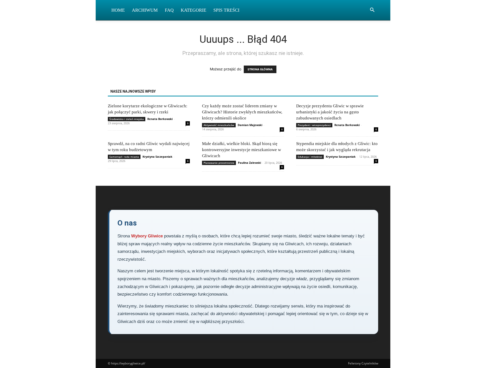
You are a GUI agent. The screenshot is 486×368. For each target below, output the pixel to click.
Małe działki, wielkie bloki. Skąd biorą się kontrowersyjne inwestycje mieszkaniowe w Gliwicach (241, 149)
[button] (372, 10)
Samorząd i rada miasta (124, 156)
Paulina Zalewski (249, 163)
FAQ (169, 10)
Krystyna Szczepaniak (157, 156)
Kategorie (193, 10)
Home (118, 10)
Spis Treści (226, 10)
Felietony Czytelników (363, 363)
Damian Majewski (250, 125)
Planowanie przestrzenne (219, 163)
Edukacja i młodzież (310, 156)
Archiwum (145, 10)
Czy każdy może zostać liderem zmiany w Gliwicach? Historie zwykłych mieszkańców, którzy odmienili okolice (242, 112)
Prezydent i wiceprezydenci (314, 125)
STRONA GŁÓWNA (260, 69)
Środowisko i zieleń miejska (126, 119)
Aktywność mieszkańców (219, 125)
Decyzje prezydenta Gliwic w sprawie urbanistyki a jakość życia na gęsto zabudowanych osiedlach (330, 112)
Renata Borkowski (160, 119)
